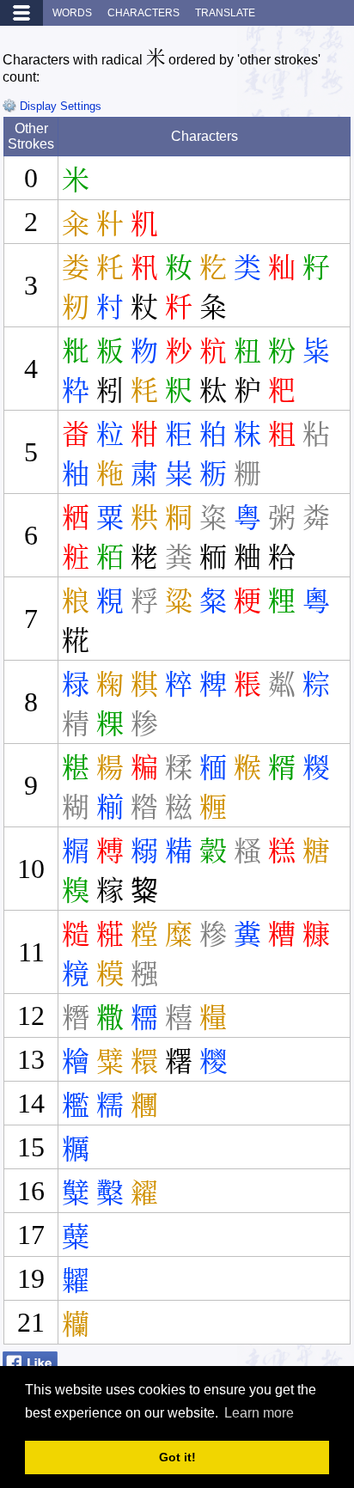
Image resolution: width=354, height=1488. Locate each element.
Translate (225, 13)
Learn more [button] (259, 1413)
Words (72, 13)
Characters (143, 13)
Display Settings (58, 106)
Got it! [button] (177, 1457)
